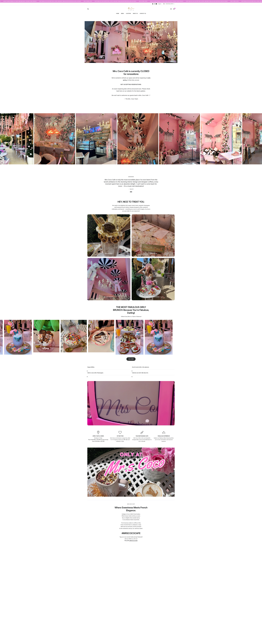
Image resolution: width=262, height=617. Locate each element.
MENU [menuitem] (122, 13)
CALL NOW (131, 359)
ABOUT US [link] (152, 253)
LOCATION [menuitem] (128, 13)
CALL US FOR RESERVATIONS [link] (153, 296)
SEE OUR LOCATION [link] (108, 296)
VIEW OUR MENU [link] (108, 253)
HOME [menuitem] (117, 13)
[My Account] (171, 9)
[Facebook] (153, 4)
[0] (173, 9)
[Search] (88, 9)
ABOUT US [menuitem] (135, 13)
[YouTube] (156, 4)
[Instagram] (154, 4)
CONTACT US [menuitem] (143, 13)
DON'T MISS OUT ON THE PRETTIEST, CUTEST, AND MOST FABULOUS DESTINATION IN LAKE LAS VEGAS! (28, 1)
